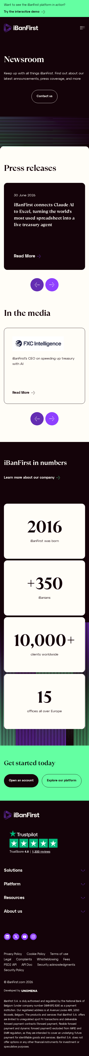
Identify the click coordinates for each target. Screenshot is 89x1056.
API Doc (27, 965)
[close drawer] (82, 27)
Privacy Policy (13, 954)
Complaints (24, 959)
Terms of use (59, 954)
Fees (66, 959)
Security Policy (14, 970)
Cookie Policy (36, 954)
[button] (44, 870)
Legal (7, 959)
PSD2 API (10, 965)
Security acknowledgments (56, 965)
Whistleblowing (47, 959)
